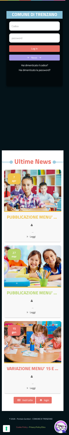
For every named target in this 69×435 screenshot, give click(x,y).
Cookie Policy (21, 427)
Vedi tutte (27, 400)
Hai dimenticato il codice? (34, 65)
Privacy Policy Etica (37, 427)
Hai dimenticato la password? (34, 70)
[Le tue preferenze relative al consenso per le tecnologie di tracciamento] (6, 428)
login (46, 400)
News (34, 57)
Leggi (32, 236)
